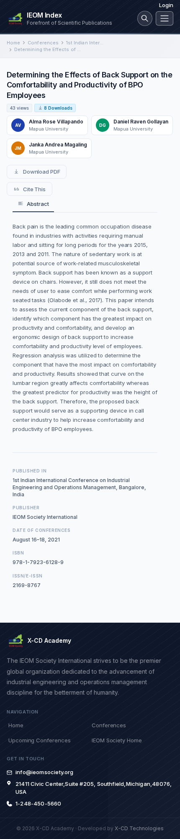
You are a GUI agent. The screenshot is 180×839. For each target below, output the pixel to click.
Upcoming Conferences (39, 740)
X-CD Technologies (139, 828)
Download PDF (41, 171)
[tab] (33, 204)
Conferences (43, 43)
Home (13, 43)
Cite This (34, 189)
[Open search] (144, 18)
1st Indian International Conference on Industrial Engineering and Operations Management (86, 43)
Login (166, 5)
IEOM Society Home (117, 740)
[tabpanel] (85, 328)
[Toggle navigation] (164, 18)
